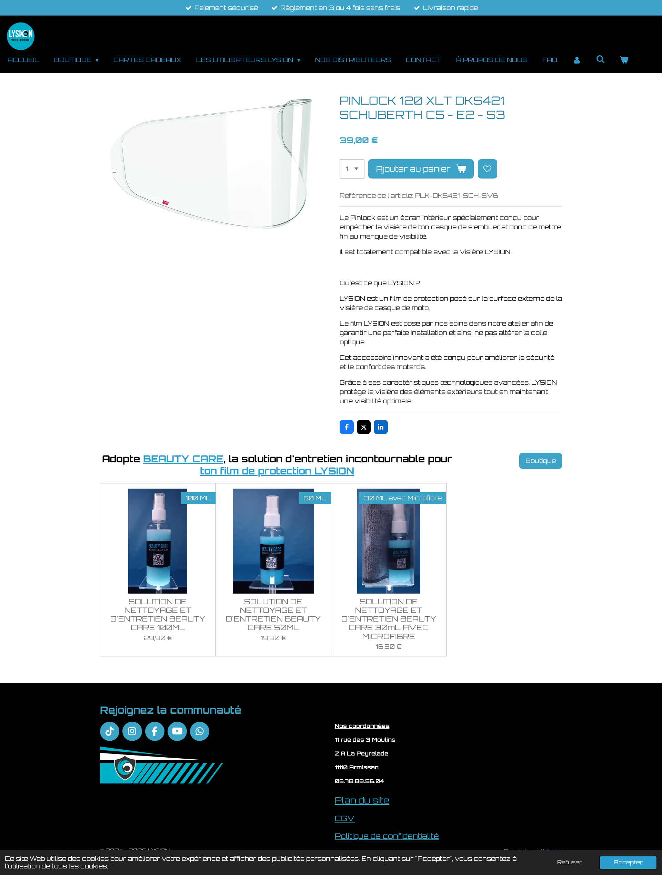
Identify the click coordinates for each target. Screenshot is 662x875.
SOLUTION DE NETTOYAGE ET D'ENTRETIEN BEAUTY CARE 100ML (157, 614)
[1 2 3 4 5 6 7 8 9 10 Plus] (352, 169)
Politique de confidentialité (387, 835)
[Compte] (577, 60)
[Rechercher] (600, 59)
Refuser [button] (569, 862)
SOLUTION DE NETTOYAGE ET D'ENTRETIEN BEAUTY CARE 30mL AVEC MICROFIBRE (388, 619)
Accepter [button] (628, 862)
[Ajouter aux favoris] (487, 169)
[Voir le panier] (624, 60)
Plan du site (362, 800)
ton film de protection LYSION (277, 471)
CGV (345, 818)
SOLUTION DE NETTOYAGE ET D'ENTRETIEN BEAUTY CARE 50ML (273, 614)
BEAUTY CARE (183, 459)
